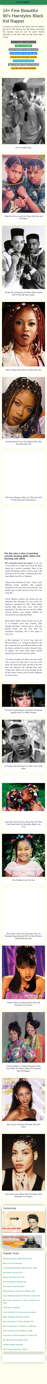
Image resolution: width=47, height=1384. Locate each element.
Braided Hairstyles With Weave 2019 (17, 1259)
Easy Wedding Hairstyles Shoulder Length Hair (21, 1296)
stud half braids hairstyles (23, 61)
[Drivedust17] (23, 1222)
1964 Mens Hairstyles (11, 1308)
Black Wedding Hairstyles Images (16, 1317)
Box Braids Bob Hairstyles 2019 (15, 1340)
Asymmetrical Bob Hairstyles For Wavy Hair (20, 1335)
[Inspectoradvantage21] (22, 1241)
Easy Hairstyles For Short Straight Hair (18, 1321)
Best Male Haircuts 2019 (12, 1272)
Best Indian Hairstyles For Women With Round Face (21, 1301)
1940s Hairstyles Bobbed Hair (15, 1282)
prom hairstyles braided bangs (23, 42)
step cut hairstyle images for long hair (23, 64)
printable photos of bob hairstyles (23, 53)
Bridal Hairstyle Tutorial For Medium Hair (19, 1291)
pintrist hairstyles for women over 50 (23, 49)
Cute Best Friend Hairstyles (14, 1286)
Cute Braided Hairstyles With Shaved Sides (20, 1268)
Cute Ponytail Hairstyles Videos (15, 1349)
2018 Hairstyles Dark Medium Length (17, 1331)
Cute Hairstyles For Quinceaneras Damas (19, 1312)
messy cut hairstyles (23, 46)
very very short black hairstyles (23, 68)
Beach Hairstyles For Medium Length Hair (19, 1326)
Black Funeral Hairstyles (12, 1263)
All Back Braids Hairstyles (13, 1345)
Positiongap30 (22, 2)
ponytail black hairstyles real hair (23, 57)
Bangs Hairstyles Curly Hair (14, 1277)
